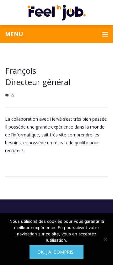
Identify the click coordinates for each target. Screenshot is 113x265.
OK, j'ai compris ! (56, 252)
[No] (105, 239)
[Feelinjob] (57, 12)
